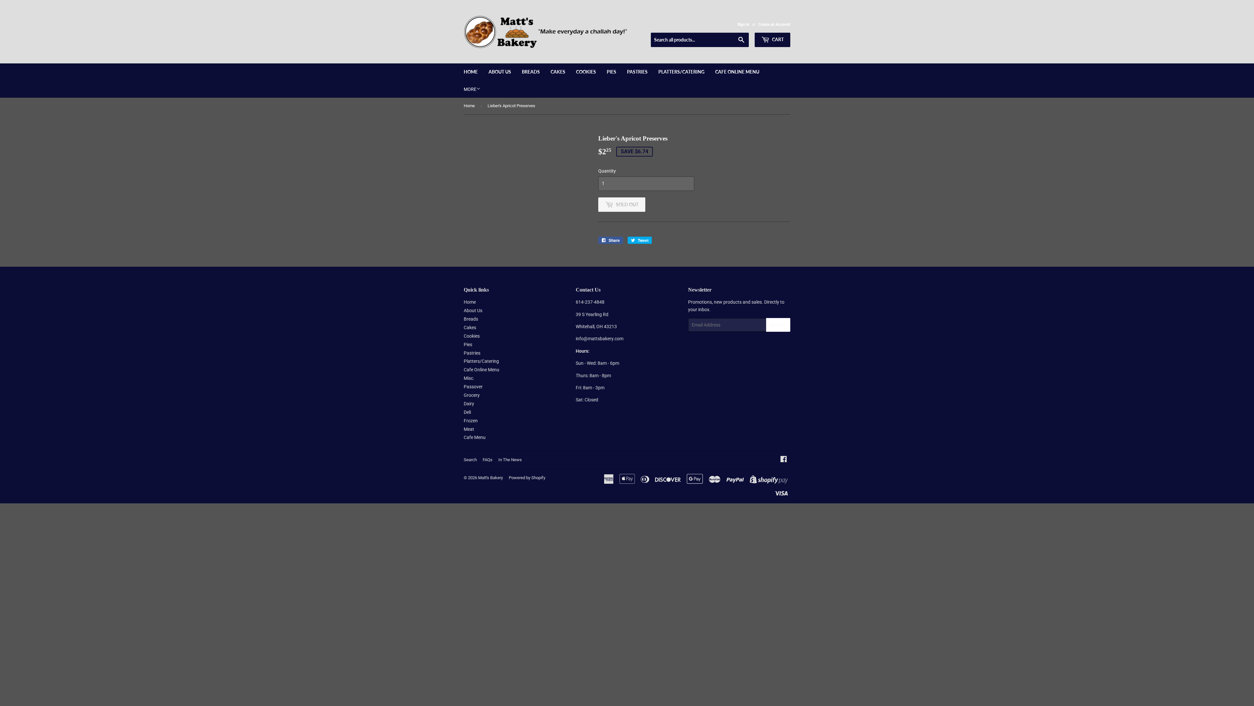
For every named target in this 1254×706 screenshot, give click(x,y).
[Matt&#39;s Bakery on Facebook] (783, 459)
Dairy (469, 403)
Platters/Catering (681, 72)
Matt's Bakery (490, 477)
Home (471, 72)
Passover (473, 386)
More (470, 89)
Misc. (469, 378)
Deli (467, 412)
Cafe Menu (475, 437)
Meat (469, 429)
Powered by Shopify (527, 477)
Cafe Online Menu (737, 72)
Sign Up (778, 325)
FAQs (487, 459)
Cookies (586, 72)
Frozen (471, 420)
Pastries (637, 72)
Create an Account (774, 24)
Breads (531, 72)
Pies (611, 72)
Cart (777, 39)
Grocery (472, 395)
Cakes (558, 72)
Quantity (607, 171)
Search (470, 459)
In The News (510, 459)
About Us (500, 72)
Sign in (743, 24)
